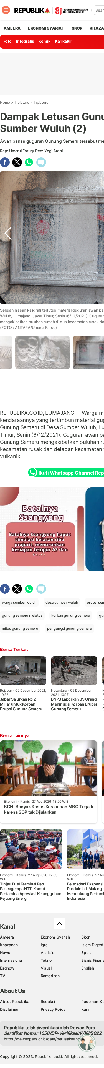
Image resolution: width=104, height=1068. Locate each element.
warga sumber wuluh (19, 602)
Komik (44, 41)
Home (5, 102)
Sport (86, 952)
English (87, 968)
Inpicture (22, 102)
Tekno (46, 960)
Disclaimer (9, 1009)
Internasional (11, 960)
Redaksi (48, 1001)
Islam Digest (92, 944)
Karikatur (63, 41)
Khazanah (8, 944)
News (5, 952)
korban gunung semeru (70, 615)
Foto (8, 41)
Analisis (47, 952)
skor (77, 28)
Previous (8, 309)
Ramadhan (50, 975)
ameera (12, 28)
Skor (85, 937)
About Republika (14, 1001)
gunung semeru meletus (22, 615)
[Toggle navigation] (6, 10)
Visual (46, 968)
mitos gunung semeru (20, 628)
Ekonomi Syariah (46, 28)
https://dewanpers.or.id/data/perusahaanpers (45, 1038)
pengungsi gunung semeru (69, 628)
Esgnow (7, 968)
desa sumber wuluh (61, 602)
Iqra (44, 944)
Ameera (7, 937)
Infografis (25, 41)
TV (2, 975)
